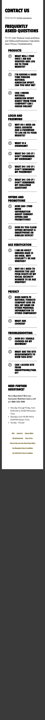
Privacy (14, 43)
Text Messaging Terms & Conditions (22, 448)
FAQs (13, 433)
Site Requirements (17, 438)
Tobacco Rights (29, 433)
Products (20, 37)
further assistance (24, 18)
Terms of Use (29, 438)
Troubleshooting (25, 43)
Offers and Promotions (19, 40)
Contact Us (20, 433)
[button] (22, 61)
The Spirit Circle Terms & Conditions (22, 453)
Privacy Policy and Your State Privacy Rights (22, 443)
